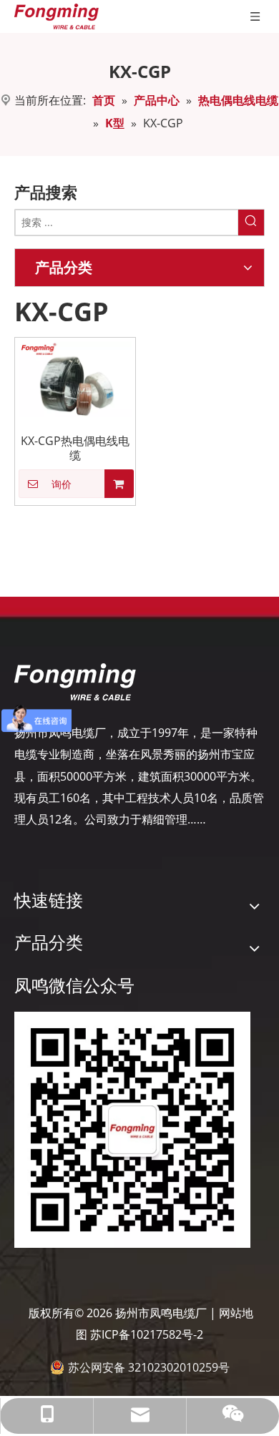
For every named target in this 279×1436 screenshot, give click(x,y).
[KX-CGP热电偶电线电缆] (75, 378)
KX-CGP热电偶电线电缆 (75, 448)
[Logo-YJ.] (75, 681)
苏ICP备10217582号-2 (146, 1334)
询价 (62, 484)
